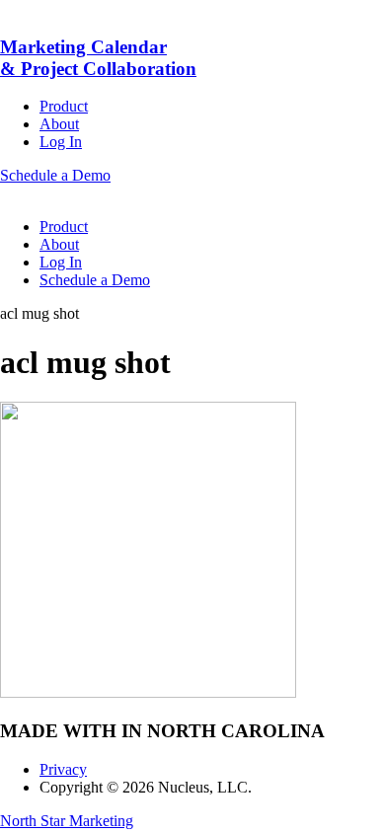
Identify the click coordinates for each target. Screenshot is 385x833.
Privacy (63, 769)
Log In (60, 141)
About (59, 123)
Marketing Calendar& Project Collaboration (98, 58)
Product (63, 106)
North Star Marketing (66, 820)
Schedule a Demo (55, 175)
